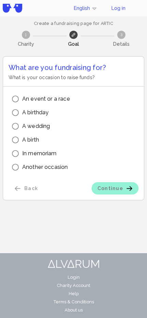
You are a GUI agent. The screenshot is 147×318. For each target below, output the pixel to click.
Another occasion (45, 167)
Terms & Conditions (73, 301)
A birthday (35, 112)
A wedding (36, 126)
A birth (30, 139)
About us (74, 310)
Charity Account (73, 285)
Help (74, 293)
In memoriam (39, 153)
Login (74, 277)
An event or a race (46, 99)
